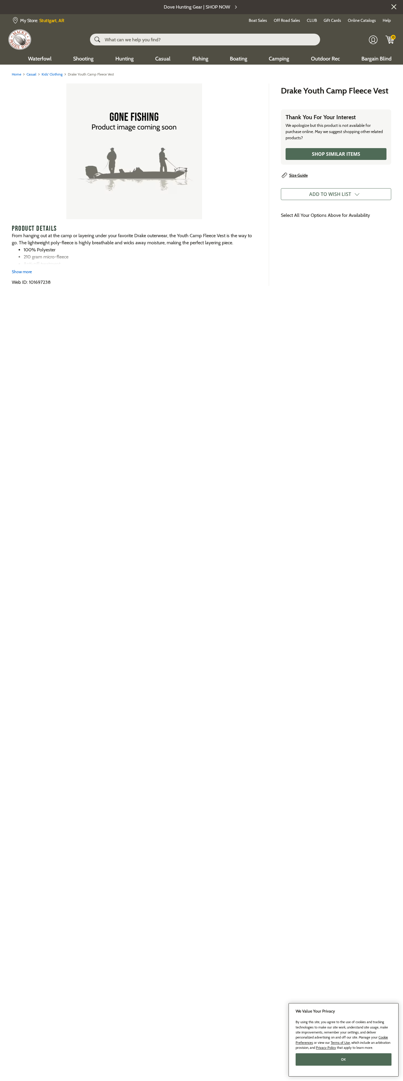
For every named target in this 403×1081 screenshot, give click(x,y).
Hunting (124, 58)
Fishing (200, 58)
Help (387, 20)
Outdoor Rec (325, 58)
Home (16, 74)
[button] (393, 6)
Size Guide (298, 175)
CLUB (312, 20)
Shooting (83, 58)
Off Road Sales (287, 20)
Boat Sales (258, 20)
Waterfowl (40, 58)
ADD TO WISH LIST (330, 194)
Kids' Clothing (52, 74)
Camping (279, 58)
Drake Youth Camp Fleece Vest (335, 90)
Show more (22, 271)
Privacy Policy (326, 1047)
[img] (390, 39)
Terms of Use (340, 1042)
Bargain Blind (376, 58)
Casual (163, 58)
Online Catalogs (362, 20)
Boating (238, 58)
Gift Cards (332, 20)
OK (343, 1059)
